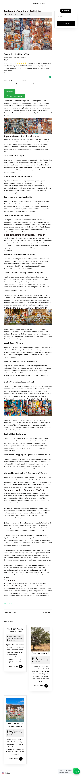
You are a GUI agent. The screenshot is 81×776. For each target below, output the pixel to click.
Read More (16, 665)
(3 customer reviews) (19, 57)
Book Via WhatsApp (15, 96)
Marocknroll (39, 3)
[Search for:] (66, 17)
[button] (14, 96)
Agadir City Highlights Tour (17, 54)
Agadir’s (19, 211)
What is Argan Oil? (40, 653)
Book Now (9, 91)
